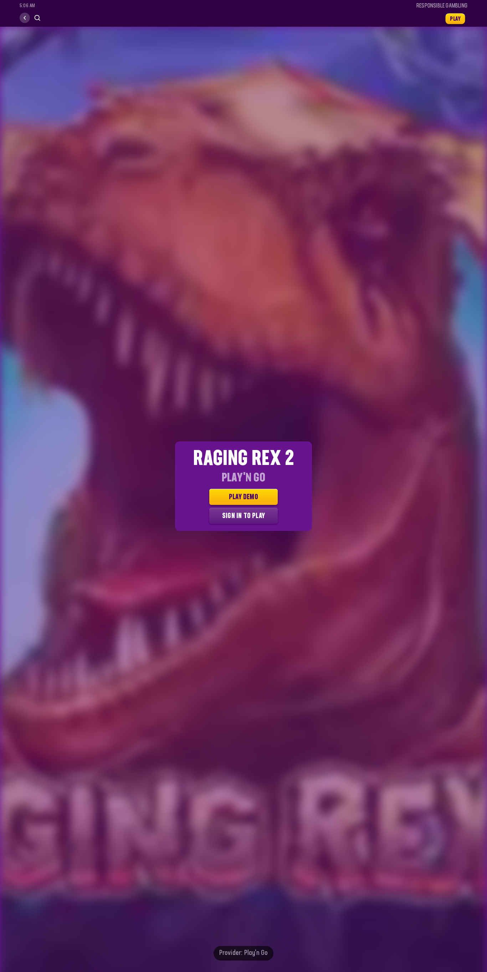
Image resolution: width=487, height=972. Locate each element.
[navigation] (25, 18)
